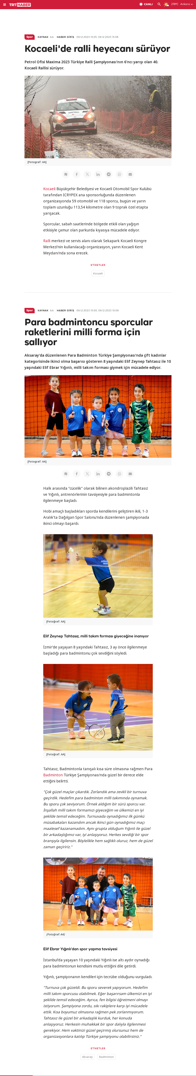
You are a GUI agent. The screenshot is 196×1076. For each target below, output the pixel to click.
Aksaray (87, 1057)
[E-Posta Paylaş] (130, 174)
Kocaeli (49, 188)
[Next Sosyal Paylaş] (66, 174)
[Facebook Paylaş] (76, 174)
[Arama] (159, 4)
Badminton (53, 775)
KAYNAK (43, 37)
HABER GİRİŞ (65, 37)
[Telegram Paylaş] (109, 174)
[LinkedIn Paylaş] (98, 174)
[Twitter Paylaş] (87, 174)
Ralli (46, 240)
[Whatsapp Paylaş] (119, 174)
